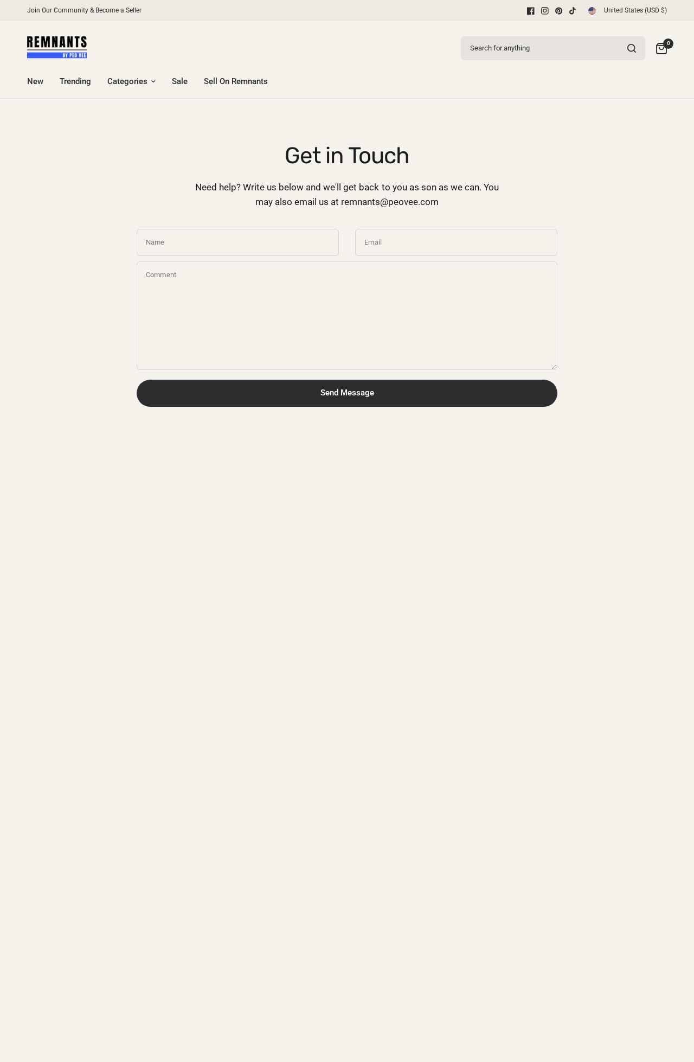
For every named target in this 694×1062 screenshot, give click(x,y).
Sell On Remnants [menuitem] (236, 81)
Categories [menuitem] (127, 81)
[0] (659, 48)
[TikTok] (573, 11)
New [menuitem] (35, 81)
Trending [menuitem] (75, 81)
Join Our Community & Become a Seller (84, 10)
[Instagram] (545, 11)
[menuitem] (87, 10)
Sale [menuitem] (180, 81)
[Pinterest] (559, 11)
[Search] (631, 48)
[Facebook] (531, 11)
